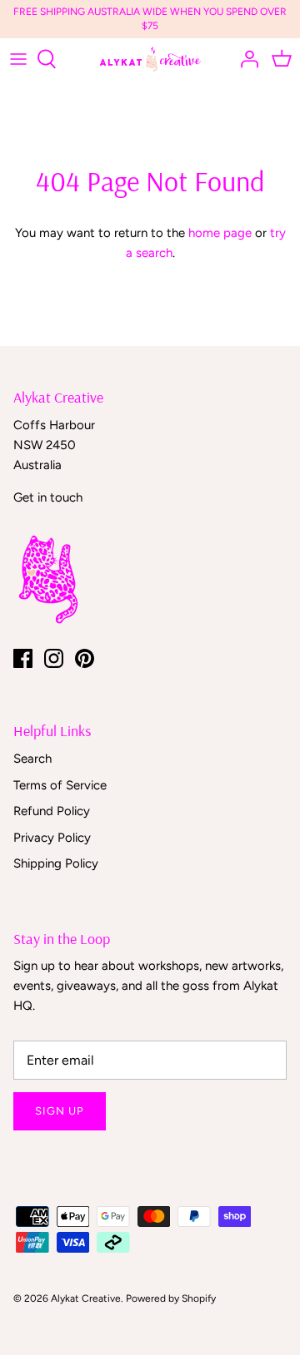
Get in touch (47, 497)
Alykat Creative (86, 1298)
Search (32, 758)
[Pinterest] (84, 658)
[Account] (245, 59)
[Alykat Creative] (150, 59)
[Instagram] (53, 658)
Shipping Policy (55, 863)
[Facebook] (22, 658)
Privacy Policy (52, 837)
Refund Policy (51, 811)
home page (220, 232)
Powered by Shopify (171, 1298)
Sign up (59, 1111)
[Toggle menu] (18, 59)
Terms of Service (60, 785)
